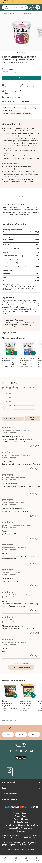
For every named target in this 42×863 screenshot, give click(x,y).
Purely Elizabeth (7, 62)
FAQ (34, 734)
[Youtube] (21, 751)
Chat (8, 734)
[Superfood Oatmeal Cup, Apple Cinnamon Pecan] (10, 348)
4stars (8, 397)
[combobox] (15, 7)
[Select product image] (21, 33)
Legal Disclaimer (9, 333)
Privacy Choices (21, 819)
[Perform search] (6, 7)
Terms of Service (21, 813)
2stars (8, 405)
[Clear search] (26, 7)
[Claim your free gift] (31, 7)
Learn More (25, 101)
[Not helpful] (36, 446)
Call (21, 734)
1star (8, 409)
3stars (8, 401)
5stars (8, 393)
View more (27, 113)
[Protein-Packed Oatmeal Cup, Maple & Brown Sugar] (10, 691)
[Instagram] (15, 751)
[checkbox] (21, 393)
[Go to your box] (37, 7)
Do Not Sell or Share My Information (21, 825)
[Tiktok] (26, 751)
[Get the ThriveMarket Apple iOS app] (21, 758)
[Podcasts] (31, 751)
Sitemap (21, 831)
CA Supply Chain (21, 822)
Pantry (18, 13)
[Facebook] (10, 751)
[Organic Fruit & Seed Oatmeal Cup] (28, 691)
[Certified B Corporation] (12, 772)
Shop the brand (25, 214)
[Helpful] (31, 446)
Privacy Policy (21, 816)
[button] (37, 7)
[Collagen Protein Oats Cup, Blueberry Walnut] (28, 348)
